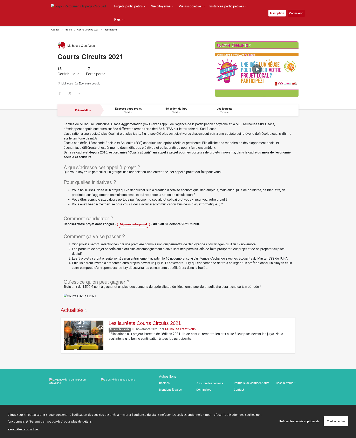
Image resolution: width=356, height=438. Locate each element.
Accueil (55, 29)
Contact (239, 389)
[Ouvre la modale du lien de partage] (79, 93)
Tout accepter (336, 421)
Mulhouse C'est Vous (180, 329)
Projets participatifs (128, 6)
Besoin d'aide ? (285, 383)
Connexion (296, 13)
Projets (68, 29)
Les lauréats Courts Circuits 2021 (145, 323)
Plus (117, 19)
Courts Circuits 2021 (88, 29)
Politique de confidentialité (251, 383)
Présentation (110, 29)
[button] (257, 69)
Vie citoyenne (161, 6)
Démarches (203, 389)
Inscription (277, 13)
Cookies (164, 383)
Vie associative (190, 6)
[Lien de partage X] (69, 93)
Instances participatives (226, 6)
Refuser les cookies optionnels (299, 421)
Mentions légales (170, 389)
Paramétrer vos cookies (23, 429)
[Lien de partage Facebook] (59, 93)
